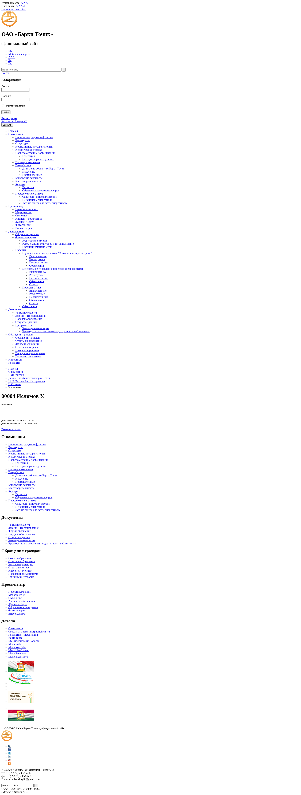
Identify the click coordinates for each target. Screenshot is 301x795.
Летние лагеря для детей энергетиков (44, 202)
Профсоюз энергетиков (29, 193)
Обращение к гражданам (23, 607)
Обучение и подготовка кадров (40, 190)
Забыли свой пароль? (14, 121)
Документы (15, 309)
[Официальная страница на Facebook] (9, 750)
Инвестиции (15, 359)
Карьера (20, 184)
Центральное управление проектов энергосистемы (52, 268)
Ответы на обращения (28, 340)
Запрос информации (27, 343)
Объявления (36, 265)
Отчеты (33, 284)
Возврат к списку (11, 429)
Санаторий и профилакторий (39, 196)
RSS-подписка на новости (24, 640)
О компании (15, 134)
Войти (5, 73)
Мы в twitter (15, 644)
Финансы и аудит (25, 237)
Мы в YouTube (17, 647)
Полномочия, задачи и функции (34, 137)
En (9, 60)
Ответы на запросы (26, 347)
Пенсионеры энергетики (37, 199)
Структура (21, 143)
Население (28, 171)
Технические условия (28, 356)
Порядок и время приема (30, 353)
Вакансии (28, 187)
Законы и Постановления (30, 315)
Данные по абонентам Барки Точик (43, 168)
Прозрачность (23, 325)
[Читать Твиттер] (9, 753)
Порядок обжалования (28, 318)
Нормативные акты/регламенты (34, 146)
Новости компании (26, 209)
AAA (11, 57)
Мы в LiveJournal (18, 650)
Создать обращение (20, 558)
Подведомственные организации (35, 152)
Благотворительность (28, 181)
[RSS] (9, 763)
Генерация (28, 156)
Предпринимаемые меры (37, 246)
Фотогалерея (22, 224)
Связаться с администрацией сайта (29, 631)
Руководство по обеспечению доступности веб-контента (56, 331)
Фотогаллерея (16, 610)
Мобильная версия (19, 54)
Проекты (20, 249)
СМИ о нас (15, 597)
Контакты (14, 362)
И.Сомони (14, 384)
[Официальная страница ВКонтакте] (9, 746)
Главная (13, 130)
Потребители (23, 165)
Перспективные (38, 262)
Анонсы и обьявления (28, 218)
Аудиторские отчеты (34, 240)
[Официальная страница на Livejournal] (9, 757)
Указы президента (26, 312)
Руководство (22, 140)
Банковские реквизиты (29, 177)
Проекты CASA (31, 287)
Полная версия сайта (13, 9)
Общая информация (27, 234)
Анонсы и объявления (21, 601)
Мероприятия (23, 212)
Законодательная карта (35, 328)
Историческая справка (28, 149)
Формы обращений (19, 530)
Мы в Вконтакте (18, 656)
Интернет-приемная (27, 350)
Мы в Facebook (17, 653)
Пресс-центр (15, 206)
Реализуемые (37, 259)
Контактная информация (23, 634)
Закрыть (7, 125)
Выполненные (38, 256)
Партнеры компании (27, 162)
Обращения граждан (20, 334)
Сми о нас (21, 215)
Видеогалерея (23, 228)
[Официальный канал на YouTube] (9, 760)
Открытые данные (26, 322)
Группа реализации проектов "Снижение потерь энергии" (57, 253)
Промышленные (32, 174)
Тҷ (9, 63)
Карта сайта (15, 637)
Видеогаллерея (17, 613)
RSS (10, 50)
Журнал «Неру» (24, 221)
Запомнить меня (15, 105)
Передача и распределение (38, 159)
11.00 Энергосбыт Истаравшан (26, 381)
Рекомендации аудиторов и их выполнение (48, 243)
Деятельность (16, 231)
